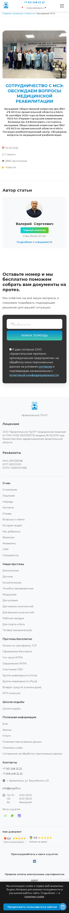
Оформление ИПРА (14, 663)
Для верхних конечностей (18, 612)
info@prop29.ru (11, 788)
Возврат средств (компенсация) (22, 687)
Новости (30, 13)
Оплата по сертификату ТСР (20, 645)
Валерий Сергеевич (34, 224)
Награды (8, 501)
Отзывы (7, 513)
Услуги (7, 735)
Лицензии (9, 495)
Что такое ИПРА (13, 657)
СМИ (6, 549)
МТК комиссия (11, 693)
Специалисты (11, 555)
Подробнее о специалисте (34, 242)
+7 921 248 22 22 (12, 768)
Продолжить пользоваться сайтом (32, 906)
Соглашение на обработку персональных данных (32, 753)
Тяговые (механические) (17, 630)
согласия (45, 366)
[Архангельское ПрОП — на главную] (34, 406)
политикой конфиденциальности (34, 375)
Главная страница (13, 13)
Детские (8, 576)
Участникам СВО (13, 669)
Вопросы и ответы (14, 519)
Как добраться (11, 531)
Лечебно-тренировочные (18, 588)
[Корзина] (62, 906)
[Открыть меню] (62, 6)
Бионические (11, 570)
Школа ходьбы (11, 708)
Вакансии (8, 537)
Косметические (12, 582)
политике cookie (34, 896)
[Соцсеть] (34, 861)
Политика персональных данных (22, 741)
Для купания (10, 600)
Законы (7, 729)
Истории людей (12, 525)
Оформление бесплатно (17, 651)
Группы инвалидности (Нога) (20, 675)
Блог (5, 723)
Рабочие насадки (13, 618)
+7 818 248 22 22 (12, 773)
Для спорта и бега (14, 624)
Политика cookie (13, 747)
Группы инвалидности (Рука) (20, 681)
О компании (10, 489)
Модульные (10, 594)
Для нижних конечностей (18, 606)
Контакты (8, 507)
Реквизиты (9, 543)
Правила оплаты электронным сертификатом (34, 874)
